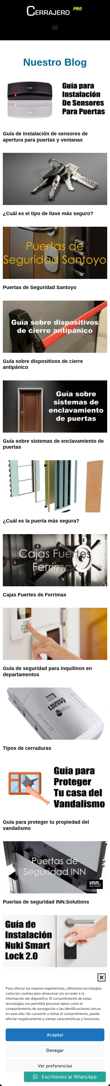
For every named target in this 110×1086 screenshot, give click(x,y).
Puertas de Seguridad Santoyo (39, 287)
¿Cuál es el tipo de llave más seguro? (48, 213)
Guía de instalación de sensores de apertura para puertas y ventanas (45, 137)
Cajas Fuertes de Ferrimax (34, 595)
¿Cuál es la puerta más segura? (41, 521)
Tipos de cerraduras (27, 748)
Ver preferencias (55, 1066)
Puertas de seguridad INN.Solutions (46, 902)
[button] (101, 977)
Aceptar (55, 1034)
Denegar (55, 1050)
